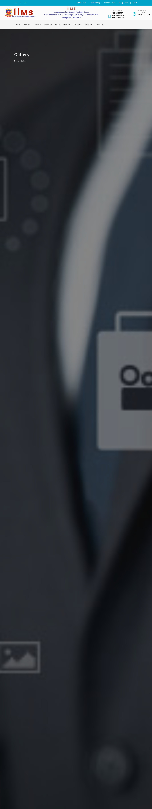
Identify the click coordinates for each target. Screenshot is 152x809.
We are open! (142, 11)
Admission (48, 24)
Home (18, 24)
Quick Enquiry (95, 2)
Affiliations (88, 24)
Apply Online (123, 2)
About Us (27, 24)
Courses (37, 24)
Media (57, 24)
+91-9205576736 (118, 13)
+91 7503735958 (118, 17)
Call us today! (117, 11)
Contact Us (99, 24)
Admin (135, 2)
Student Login (109, 2)
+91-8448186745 (118, 15)
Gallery (23, 61)
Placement (77, 24)
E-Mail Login (81, 2)
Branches (66, 24)
